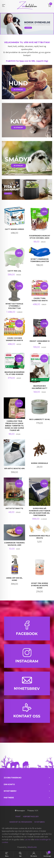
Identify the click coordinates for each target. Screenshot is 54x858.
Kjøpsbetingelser (31, 816)
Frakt (18, 816)
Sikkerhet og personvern (20, 822)
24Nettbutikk (32, 847)
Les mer (28, 839)
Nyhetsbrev (39, 822)
